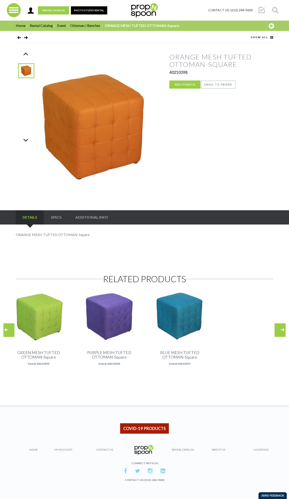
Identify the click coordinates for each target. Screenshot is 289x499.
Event (61, 25)
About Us (218, 449)
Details (30, 217)
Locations (261, 449)
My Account (63, 449)
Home (21, 25)
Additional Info (91, 217)
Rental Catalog (53, 10)
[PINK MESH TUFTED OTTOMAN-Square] (19, 38)
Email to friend (218, 84)
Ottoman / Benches (85, 25)
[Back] (271, 25)
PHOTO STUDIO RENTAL (89, 10)
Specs (56, 217)
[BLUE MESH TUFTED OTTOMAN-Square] (26, 38)
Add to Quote (185, 84)
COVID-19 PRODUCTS (144, 428)
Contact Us (104, 449)
